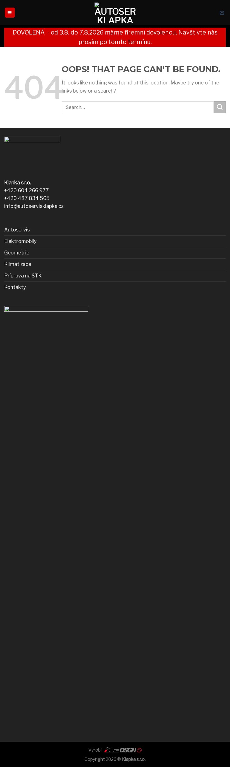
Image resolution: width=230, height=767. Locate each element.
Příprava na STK (23, 276)
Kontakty (15, 287)
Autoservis (17, 230)
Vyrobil (95, 750)
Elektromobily (20, 241)
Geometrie (16, 253)
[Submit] (220, 107)
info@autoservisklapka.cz (33, 206)
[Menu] (10, 13)
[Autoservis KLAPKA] (115, 12)
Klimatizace (17, 264)
